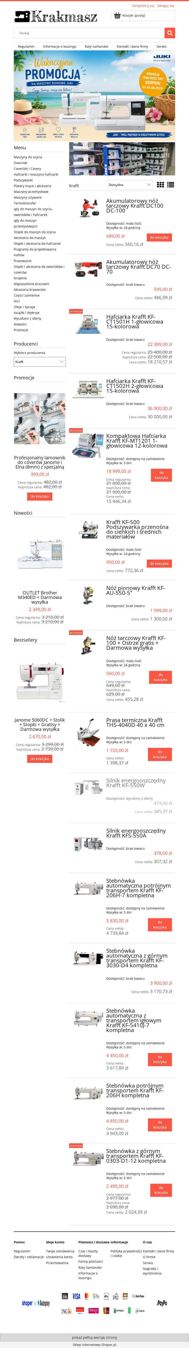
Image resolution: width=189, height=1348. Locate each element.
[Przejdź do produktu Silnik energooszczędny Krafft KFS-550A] (88, 844)
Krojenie (20, 278)
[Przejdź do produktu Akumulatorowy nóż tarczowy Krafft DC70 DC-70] (88, 269)
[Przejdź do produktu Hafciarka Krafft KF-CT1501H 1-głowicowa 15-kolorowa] (88, 324)
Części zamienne (27, 295)
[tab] (113, 171)
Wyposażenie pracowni (31, 284)
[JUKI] (94, 95)
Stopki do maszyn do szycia (35, 232)
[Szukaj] (170, 33)
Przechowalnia (57, 1263)
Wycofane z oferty (27, 318)
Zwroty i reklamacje (29, 1257)
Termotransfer (25, 203)
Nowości (20, 324)
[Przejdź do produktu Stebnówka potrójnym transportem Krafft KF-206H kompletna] (88, 1093)
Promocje (21, 330)
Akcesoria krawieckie (30, 289)
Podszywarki (23, 180)
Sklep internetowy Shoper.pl (94, 1344)
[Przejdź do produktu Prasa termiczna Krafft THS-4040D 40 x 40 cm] (88, 734)
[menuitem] (26, 46)
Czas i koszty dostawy (88, 1253)
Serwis (148, 1263)
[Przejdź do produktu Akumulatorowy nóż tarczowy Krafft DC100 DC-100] (88, 208)
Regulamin (22, 1251)
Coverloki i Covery (27, 168)
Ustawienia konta (59, 1257)
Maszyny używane (28, 197)
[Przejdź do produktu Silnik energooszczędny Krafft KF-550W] (88, 788)
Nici (17, 301)
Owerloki (20, 163)
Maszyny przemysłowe (31, 191)
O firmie (149, 1257)
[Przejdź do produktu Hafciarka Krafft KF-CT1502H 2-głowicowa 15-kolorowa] (88, 388)
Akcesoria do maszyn (30, 238)
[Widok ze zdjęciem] (160, 184)
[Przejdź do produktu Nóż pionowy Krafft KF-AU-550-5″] (88, 595)
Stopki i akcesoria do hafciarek (37, 243)
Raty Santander (90, 1267)
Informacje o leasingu (88, 1275)
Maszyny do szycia (28, 157)
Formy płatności (90, 1261)
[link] (122, 158)
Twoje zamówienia (60, 1251)
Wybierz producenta (29, 352)
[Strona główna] (56, 15)
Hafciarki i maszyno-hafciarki (36, 174)
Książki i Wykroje (26, 312)
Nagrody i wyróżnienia (152, 1270)
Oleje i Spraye (24, 307)
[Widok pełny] (170, 184)
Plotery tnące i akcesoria (32, 186)
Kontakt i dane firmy (158, 1251)
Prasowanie (23, 261)
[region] (122, 158)
